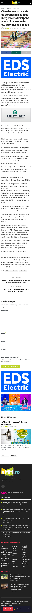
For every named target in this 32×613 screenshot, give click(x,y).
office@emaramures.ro (7, 481)
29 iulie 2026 (14, 426)
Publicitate (15, 566)
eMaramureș (6, 426)
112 (2, 546)
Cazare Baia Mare (16, 603)
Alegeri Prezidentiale (5, 557)
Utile (23, 566)
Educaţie (14, 553)
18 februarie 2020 (16, 28)
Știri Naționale (26, 559)
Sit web (3, 349)
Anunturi (3, 560)
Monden (14, 559)
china (7, 270)
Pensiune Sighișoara (6, 605)
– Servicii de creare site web (15, 492)
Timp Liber (25, 564)
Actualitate (8, 8)
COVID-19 (15, 546)
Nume (3, 333)
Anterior (5, 455)
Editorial (14, 551)
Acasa (3, 8)
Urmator (13, 455)
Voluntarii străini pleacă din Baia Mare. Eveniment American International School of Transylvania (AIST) (16, 511)
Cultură (14, 548)
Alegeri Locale (5, 554)
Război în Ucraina (24, 547)
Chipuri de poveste (4, 566)
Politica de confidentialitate (10, 357)
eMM (7, 28)
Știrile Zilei (25, 561)
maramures (23, 270)
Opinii (13, 561)
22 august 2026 (7, 506)
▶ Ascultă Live (8, 609)
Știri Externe (16, 8)
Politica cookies (5, 603)
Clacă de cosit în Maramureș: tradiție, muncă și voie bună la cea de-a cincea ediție (20, 576)
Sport (23, 554)
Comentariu (4, 310)
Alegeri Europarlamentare (6, 551)
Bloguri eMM (5, 563)
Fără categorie (15, 556)
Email (3, 341)
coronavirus (14, 270)
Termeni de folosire (6, 601)
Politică (14, 564)
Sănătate (24, 550)
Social (24, 552)
